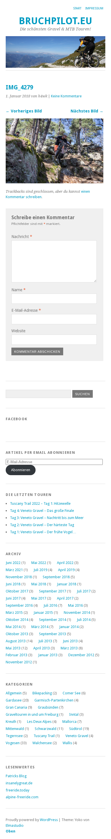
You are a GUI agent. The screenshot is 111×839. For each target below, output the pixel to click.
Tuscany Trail (44, 736)
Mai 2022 (38, 563)
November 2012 (19, 662)
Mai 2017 (38, 598)
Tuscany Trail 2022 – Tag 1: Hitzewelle (40, 503)
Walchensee (42, 743)
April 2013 (41, 648)
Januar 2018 (66, 584)
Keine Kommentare (66, 96)
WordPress (49, 820)
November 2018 (19, 577)
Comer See (72, 693)
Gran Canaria (16, 707)
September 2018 (56, 577)
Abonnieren (20, 470)
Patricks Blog (16, 776)
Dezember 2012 (81, 655)
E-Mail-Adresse (26, 310)
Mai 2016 (75, 605)
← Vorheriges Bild (24, 111)
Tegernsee (14, 736)
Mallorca (69, 721)
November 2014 (77, 612)
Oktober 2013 (17, 634)
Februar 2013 (16, 655)
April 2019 (66, 570)
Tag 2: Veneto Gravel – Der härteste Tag (42, 525)
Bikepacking (42, 693)
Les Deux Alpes (39, 721)
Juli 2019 (40, 570)
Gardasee (14, 700)
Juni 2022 (13, 563)
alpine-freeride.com (22, 797)
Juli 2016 (50, 605)
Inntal (74, 714)
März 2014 (39, 627)
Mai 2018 (38, 584)
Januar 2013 (47, 655)
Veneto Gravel (76, 736)
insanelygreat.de (19, 783)
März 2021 (14, 570)
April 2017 (65, 598)
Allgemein (14, 693)
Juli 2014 (84, 620)
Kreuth (11, 721)
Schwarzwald (45, 729)
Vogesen (13, 743)
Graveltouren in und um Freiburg (32, 714)
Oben (10, 831)
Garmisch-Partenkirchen (53, 700)
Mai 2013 (13, 648)
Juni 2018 (13, 584)
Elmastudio (15, 825)
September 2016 (19, 605)
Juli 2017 (84, 591)
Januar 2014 (69, 627)
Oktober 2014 (17, 620)
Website (18, 331)
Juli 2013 (45, 641)
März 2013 (69, 648)
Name (18, 290)
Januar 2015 (43, 612)
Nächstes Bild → (87, 111)
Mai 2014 (13, 627)
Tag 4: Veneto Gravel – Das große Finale (42, 510)
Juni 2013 (70, 641)
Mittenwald (15, 729)
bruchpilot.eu (55, 20)
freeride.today (17, 790)
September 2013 (52, 634)
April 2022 (65, 563)
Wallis (67, 743)
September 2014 (52, 620)
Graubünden (48, 707)
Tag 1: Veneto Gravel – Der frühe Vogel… (43, 532)
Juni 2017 (13, 598)
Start (77, 8)
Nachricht (21, 236)
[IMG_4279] (54, 181)
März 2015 (14, 612)
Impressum (94, 8)
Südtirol (75, 729)
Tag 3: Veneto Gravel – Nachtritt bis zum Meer (47, 518)
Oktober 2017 (17, 591)
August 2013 (16, 641)
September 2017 (52, 591)
